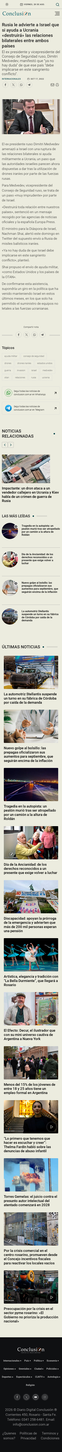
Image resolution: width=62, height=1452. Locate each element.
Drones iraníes (24, 363)
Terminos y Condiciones (50, 1435)
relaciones (20, 377)
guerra (7, 370)
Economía (52, 1360)
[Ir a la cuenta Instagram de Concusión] (44, 1397)
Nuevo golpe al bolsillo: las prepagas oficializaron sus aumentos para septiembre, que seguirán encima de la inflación (40, 587)
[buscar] (58, 4)
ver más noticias (31, 1329)
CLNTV (39, 1376)
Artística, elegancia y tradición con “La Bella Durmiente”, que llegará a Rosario (31, 981)
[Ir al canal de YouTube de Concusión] (35, 1397)
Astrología (53, 1376)
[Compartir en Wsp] (21, 85)
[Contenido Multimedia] (51, 1019)
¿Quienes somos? (9, 1435)
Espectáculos (23, 1376)
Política (38, 1360)
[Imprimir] (57, 85)
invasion (21, 370)
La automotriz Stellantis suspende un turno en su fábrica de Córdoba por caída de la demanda (40, 616)
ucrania (46, 377)
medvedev (48, 370)
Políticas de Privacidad (28, 1435)
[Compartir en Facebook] (5, 85)
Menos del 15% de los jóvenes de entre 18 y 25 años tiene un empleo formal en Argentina (29, 1089)
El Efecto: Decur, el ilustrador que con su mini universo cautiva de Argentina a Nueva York (29, 1034)
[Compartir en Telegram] (29, 85)
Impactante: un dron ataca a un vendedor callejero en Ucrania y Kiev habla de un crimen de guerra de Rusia (30, 494)
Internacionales (11, 79)
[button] (5, 445)
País (26, 1360)
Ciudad (38, 1368)
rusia (33, 377)
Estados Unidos (44, 363)
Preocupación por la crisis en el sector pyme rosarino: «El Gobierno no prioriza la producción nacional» (31, 1315)
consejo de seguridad (33, 356)
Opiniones (8, 1368)
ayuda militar (10, 356)
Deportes (6, 1376)
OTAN (6, 377)
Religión (30, 1385)
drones (7, 363)
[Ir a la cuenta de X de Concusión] (26, 1397)
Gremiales (24, 1368)
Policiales (51, 1368)
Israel (34, 370)
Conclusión (45, 1410)
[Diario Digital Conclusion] (16, 13)
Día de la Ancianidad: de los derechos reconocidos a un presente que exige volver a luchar (37, 559)
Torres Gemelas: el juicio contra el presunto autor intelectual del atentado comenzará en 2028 (30, 1201)
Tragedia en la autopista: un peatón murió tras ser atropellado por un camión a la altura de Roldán (41, 530)
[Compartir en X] (13, 85)
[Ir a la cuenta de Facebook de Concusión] (17, 1397)
